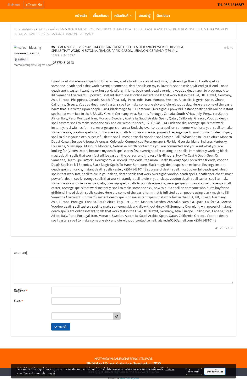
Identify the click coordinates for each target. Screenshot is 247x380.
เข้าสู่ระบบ (13, 4)
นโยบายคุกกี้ (48, 373)
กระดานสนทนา (24, 29)
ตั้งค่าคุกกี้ (193, 371)
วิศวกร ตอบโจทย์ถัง (51, 29)
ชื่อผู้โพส (21, 290)
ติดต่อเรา (163, 15)
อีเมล (18, 301)
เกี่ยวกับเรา (100, 15)
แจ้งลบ (228, 47)
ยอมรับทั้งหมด (215, 371)
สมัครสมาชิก (34, 4)
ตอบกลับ (62, 326)
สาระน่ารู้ (145, 15)
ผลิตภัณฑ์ (122, 15)
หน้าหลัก (81, 15)
